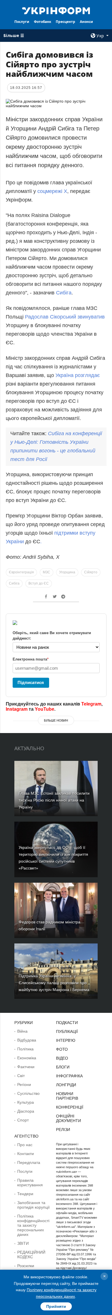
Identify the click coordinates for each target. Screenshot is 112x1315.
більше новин (56, 720)
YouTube (44, 709)
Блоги (62, 1067)
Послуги (21, 21)
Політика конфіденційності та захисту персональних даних (33, 1225)
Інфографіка (69, 1076)
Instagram (17, 709)
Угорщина (67, 572)
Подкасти (67, 1022)
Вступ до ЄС (38, 583)
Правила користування (30, 1182)
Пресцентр (65, 21)
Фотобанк (42, 21)
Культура (25, 1102)
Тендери (25, 1193)
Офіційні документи (68, 1118)
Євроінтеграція (21, 572)
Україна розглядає (77, 375)
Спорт (23, 1120)
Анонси (86, 21)
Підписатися (31, 682)
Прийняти (56, 1306)
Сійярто (90, 572)
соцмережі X (52, 191)
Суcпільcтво (28, 1093)
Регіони (24, 1084)
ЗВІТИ (23, 1243)
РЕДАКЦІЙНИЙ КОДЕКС (31, 1254)
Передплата (28, 1162)
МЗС (46, 572)
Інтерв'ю (65, 1040)
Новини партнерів (67, 1096)
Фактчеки (25, 1066)
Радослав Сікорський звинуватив (65, 317)
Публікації (67, 1031)
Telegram (91, 704)
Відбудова (26, 1040)
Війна (22, 1031)
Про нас (24, 1144)
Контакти (25, 1153)
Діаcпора (25, 1111)
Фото (62, 1049)
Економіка (26, 1058)
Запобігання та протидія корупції (33, 1205)
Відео (62, 1058)
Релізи (63, 1129)
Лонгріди (66, 1085)
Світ (21, 1075)
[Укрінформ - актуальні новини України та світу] (56, 10)
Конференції (69, 1107)
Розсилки (25, 1265)
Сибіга (64, 293)
